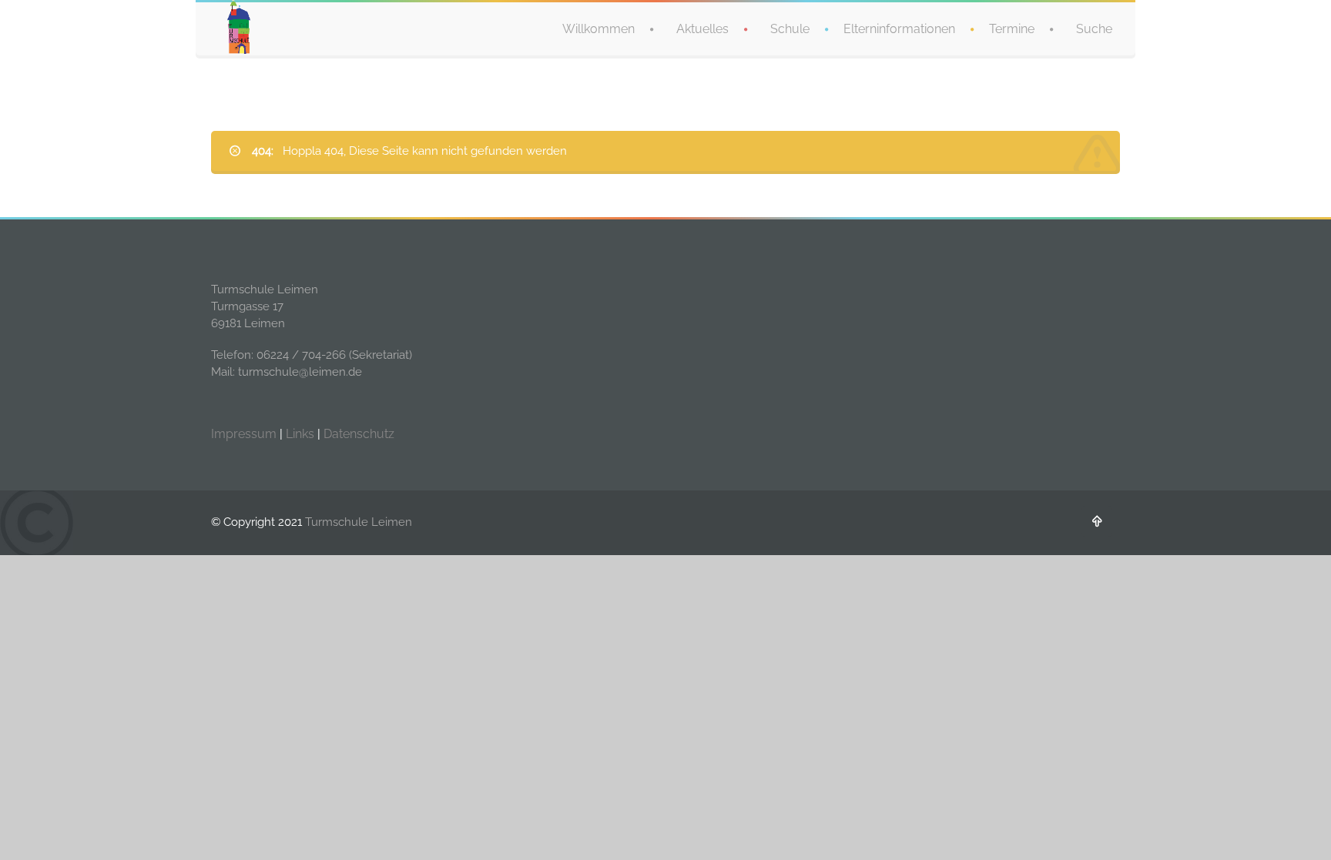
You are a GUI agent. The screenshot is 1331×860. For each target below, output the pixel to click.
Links (300, 434)
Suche (1094, 29)
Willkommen (598, 29)
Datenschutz (359, 434)
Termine (1011, 29)
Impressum (244, 434)
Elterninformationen (899, 29)
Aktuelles (702, 29)
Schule (790, 29)
